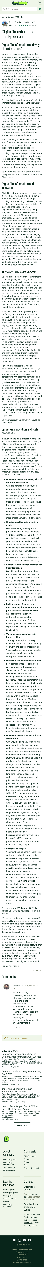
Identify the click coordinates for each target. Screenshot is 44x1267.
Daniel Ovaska (15, 22)
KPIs (25, 328)
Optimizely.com (9, 1159)
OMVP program (30, 1156)
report (25, 908)
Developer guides (10, 1192)
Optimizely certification (8, 1163)
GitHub (6, 1201)
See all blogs (22, 1125)
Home (3, 17)
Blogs (10, 17)
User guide (8, 1195)
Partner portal (9, 1189)
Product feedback (31, 1168)
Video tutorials (9, 1198)
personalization (22, 942)
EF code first (12, 551)
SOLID (26, 780)
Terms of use (22, 1255)
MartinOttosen (18, 986)
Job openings (9, 1167)
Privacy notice (22, 1252)
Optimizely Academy (7, 1205)
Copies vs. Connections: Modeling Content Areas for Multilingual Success (21, 1055)
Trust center (22, 1257)
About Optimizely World (22, 1250)
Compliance (22, 1260)
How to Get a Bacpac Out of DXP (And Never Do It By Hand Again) (21, 1107)
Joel (16, 828)
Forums (27, 1159)
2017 (17, 17)
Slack (26, 1165)
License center (9, 1170)
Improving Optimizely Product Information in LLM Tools (17, 1090)
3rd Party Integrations (22, 1262)
